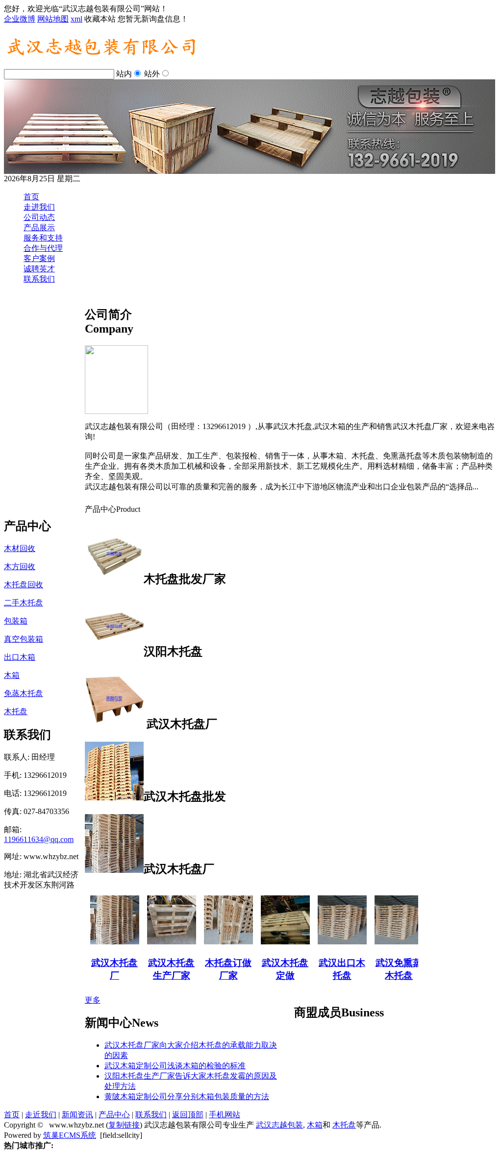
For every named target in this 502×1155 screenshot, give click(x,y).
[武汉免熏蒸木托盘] (389, 942)
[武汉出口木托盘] (332, 942)
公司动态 (39, 217)
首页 (31, 196)
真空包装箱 (23, 639)
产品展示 (39, 227)
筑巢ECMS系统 (69, 1135)
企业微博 (19, 19)
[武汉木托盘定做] (276, 942)
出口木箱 (19, 657)
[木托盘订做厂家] (219, 942)
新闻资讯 (77, 1114)
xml (76, 19)
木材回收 (19, 548)
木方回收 (19, 566)
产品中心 (114, 1114)
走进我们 (39, 207)
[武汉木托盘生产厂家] (162, 942)
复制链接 (124, 1125)
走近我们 (40, 1114)
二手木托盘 (23, 603)
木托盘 (15, 711)
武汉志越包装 (279, 1125)
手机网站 (224, 1114)
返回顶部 (187, 1114)
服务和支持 (43, 238)
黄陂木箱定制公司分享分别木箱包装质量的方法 (186, 1096)
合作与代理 (43, 248)
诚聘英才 (39, 269)
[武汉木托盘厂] (105, 942)
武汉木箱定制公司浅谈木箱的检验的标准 (175, 1065)
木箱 (12, 675)
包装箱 (15, 621)
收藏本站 (100, 19)
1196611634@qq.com (39, 839)
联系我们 (39, 279)
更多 (92, 1000)
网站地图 (53, 19)
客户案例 (39, 258)
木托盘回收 (23, 584)
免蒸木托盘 (23, 693)
